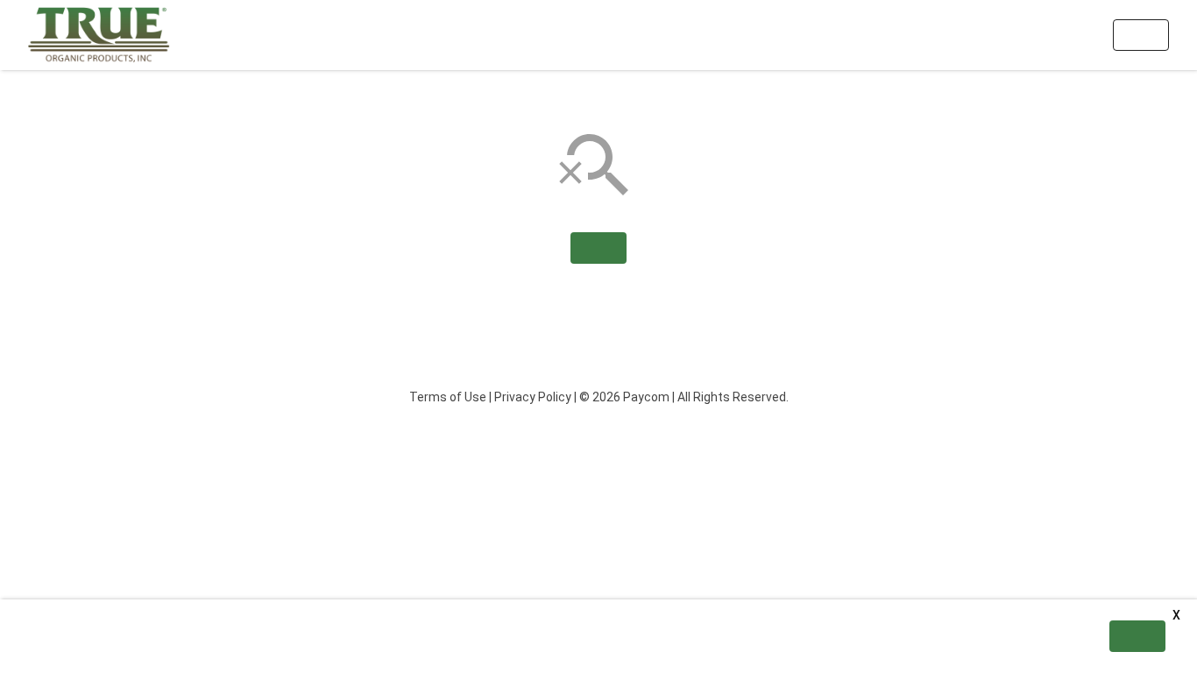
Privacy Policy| (535, 397)
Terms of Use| (450, 397)
